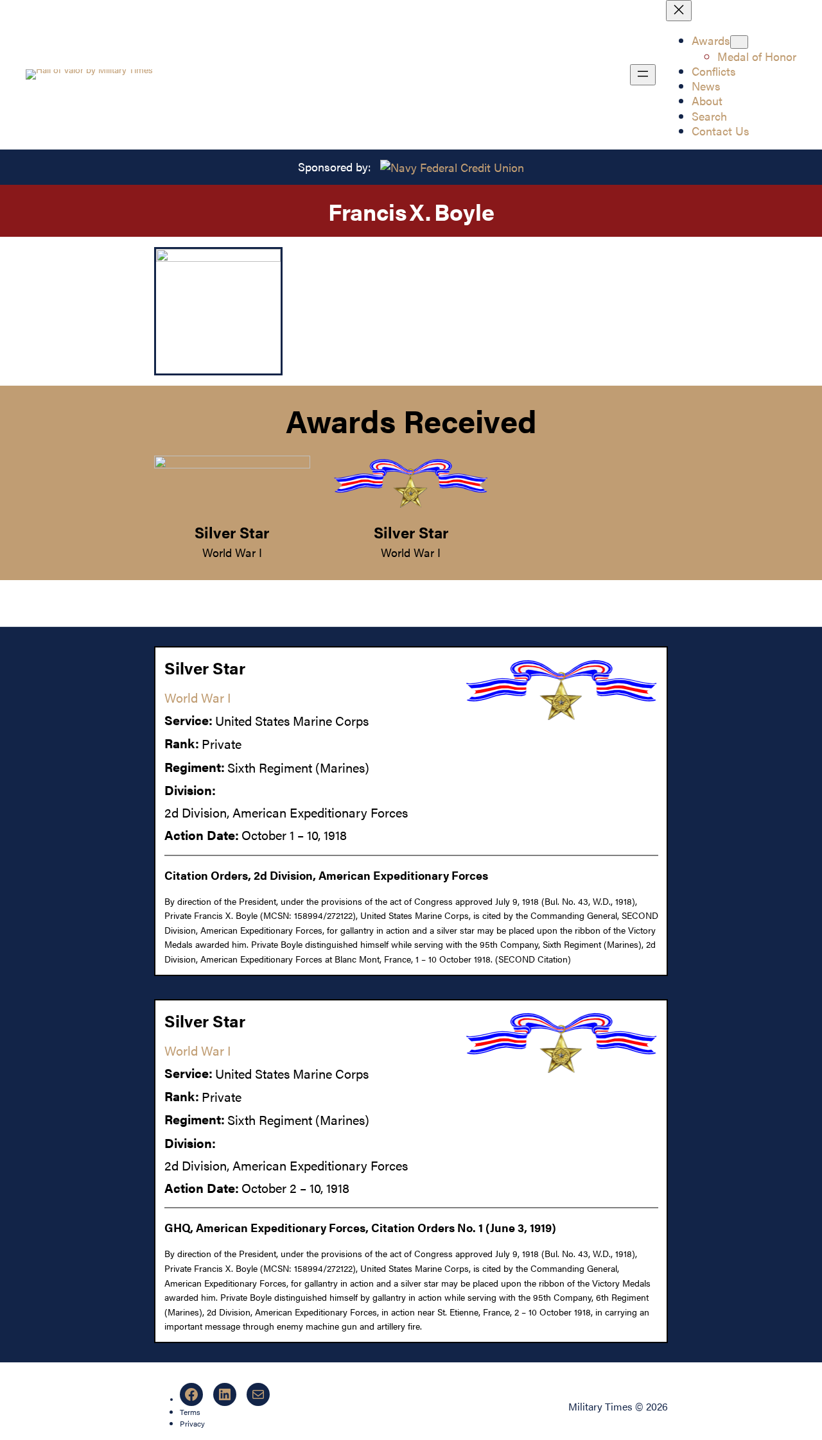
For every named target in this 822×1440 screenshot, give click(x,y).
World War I (232, 552)
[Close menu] (679, 10)
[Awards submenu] (739, 42)
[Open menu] (643, 74)
